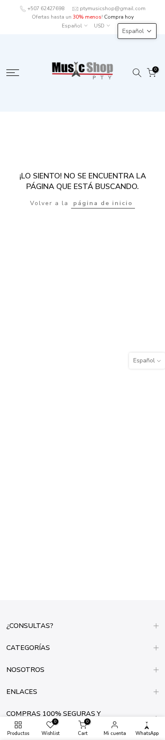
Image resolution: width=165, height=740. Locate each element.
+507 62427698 (46, 8)
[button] (137, 31)
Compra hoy (119, 17)
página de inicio (103, 203)
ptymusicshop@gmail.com (113, 8)
